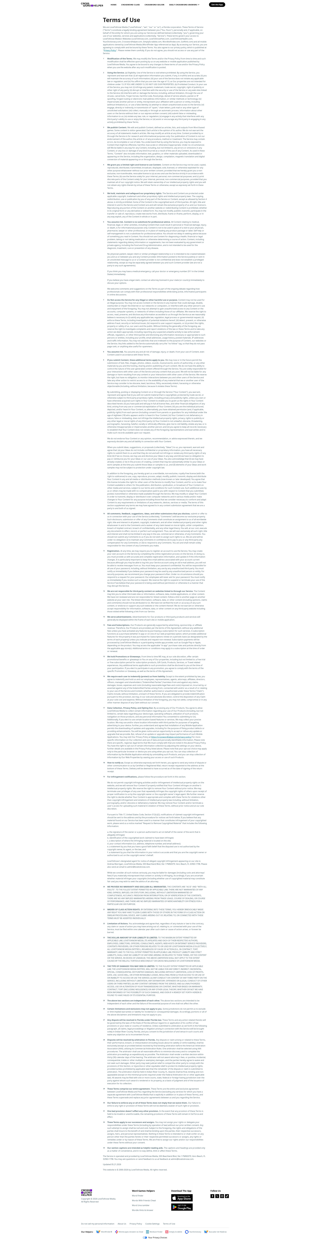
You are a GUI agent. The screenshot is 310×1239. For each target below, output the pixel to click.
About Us (122, 1223)
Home (113, 4)
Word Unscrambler (141, 1205)
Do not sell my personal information (97, 1223)
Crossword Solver (154, 4)
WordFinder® (106, 1232)
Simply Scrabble (175, 1232)
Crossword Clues (130, 4)
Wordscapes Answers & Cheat (131, 1232)
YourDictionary (195, 1232)
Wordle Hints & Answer (142, 1210)
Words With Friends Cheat (144, 1200)
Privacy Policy (110, 50)
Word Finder (137, 1195)
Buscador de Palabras (218, 1232)
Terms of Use (169, 1223)
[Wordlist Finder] (86, 1192)
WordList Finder (156, 1232)
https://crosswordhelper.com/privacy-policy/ (171, 737)
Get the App (217, 4)
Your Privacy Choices (157, 1237)
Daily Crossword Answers (183, 4)
